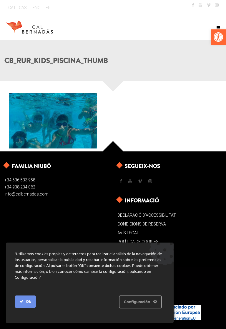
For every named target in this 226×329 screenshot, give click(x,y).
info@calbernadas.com (26, 194)
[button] (218, 37)
